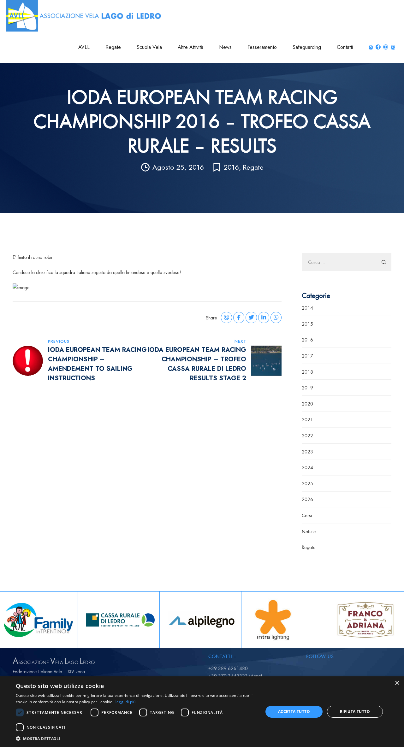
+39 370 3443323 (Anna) (235, 676)
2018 (307, 372)
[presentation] (5, 620)
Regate (113, 47)
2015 (307, 324)
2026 (307, 499)
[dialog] (202, 711)
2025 (307, 483)
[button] (136, 738)
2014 (307, 308)
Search (384, 262)
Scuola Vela (149, 47)
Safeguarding (307, 47)
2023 (307, 451)
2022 (307, 435)
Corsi (307, 515)
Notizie (309, 531)
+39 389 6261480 (228, 668)
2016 (231, 167)
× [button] (397, 683)
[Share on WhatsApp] (276, 317)
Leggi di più (125, 701)
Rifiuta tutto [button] (355, 711)
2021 (307, 419)
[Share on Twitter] (251, 317)
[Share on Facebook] (238, 317)
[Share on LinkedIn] (263, 317)
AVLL (84, 47)
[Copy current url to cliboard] (226, 317)
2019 (307, 387)
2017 (307, 356)
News (225, 47)
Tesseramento (262, 47)
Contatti (345, 47)
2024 (307, 467)
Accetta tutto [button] (294, 711)
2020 (307, 403)
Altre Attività (190, 47)
